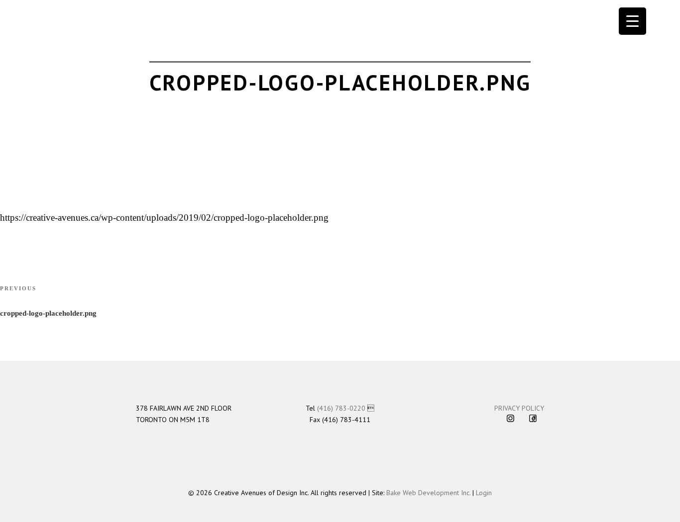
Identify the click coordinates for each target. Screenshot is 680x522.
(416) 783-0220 (341, 408)
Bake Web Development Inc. (428, 492)
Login (484, 492)
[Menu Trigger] (632, 21)
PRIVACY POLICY (519, 408)
